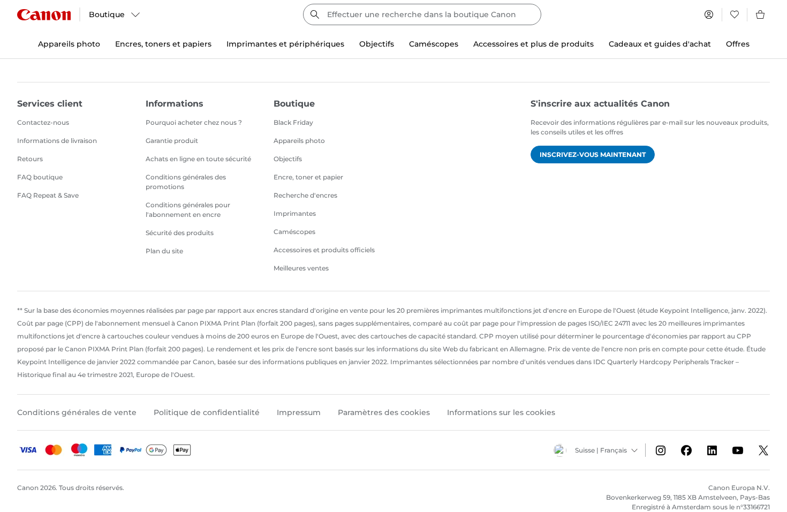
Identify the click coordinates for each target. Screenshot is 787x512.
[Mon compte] (708, 14)
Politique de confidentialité (207, 412)
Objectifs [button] (376, 44)
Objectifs (288, 159)
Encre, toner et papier (308, 177)
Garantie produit (172, 141)
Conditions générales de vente (77, 412)
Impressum (299, 412)
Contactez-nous (43, 122)
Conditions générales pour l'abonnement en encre (188, 210)
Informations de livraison (57, 141)
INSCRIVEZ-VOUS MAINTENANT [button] (593, 154)
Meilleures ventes (301, 268)
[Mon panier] (761, 14)
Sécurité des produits (180, 233)
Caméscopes (294, 232)
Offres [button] (738, 44)
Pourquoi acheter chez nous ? (194, 122)
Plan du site (164, 251)
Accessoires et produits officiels (324, 250)
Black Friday (293, 122)
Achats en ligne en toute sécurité (198, 159)
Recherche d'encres (305, 195)
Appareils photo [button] (69, 44)
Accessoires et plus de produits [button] (533, 44)
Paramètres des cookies (384, 412)
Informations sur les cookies (501, 412)
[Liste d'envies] (734, 14)
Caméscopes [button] (433, 44)
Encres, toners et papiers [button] (163, 44)
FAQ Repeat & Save (48, 195)
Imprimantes (295, 213)
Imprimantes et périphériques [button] (285, 44)
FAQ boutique (40, 177)
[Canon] (44, 14)
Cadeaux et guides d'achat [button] (660, 44)
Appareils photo (299, 141)
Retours (30, 159)
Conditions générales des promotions (186, 182)
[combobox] (422, 14)
